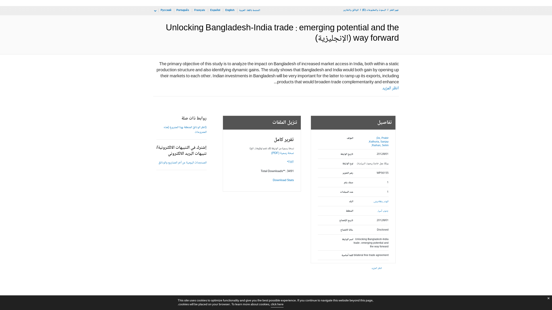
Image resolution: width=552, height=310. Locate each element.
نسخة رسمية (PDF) (282, 153)
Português (182, 10)
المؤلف (350, 138)
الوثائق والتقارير (351, 10)
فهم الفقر (394, 10)
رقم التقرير (348, 173)
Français (199, 10)
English (229, 10)
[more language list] (155, 11)
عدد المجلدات (346, 192)
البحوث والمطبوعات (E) (374, 10)
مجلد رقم (348, 182)
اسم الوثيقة (347, 239)
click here (277, 304)
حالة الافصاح (346, 230)
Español (215, 10)
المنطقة (349, 211)
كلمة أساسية (347, 255)
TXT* (290, 162)
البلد (351, 201)
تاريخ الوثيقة (346, 154)
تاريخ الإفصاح (346, 220)
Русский (166, 10)
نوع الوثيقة (347, 164)
